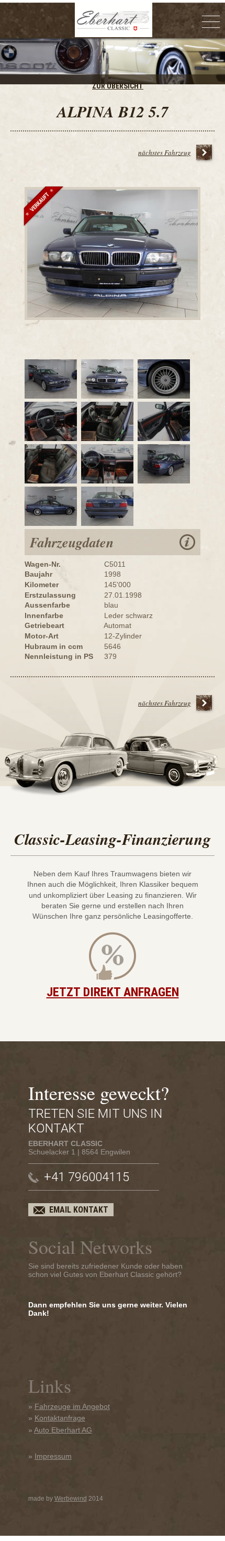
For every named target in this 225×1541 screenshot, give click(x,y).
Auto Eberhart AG (63, 1430)
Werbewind (70, 1498)
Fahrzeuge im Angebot (72, 1406)
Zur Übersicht (117, 86)
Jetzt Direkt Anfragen (113, 992)
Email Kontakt (78, 1210)
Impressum (53, 1456)
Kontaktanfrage (60, 1418)
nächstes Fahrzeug (164, 152)
